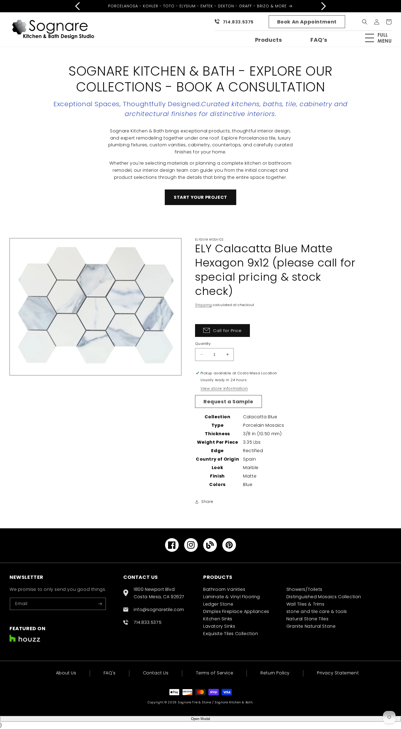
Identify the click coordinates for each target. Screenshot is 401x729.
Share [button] (207, 501)
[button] (380, 38)
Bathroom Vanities (224, 589)
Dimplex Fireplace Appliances (236, 611)
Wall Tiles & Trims (305, 604)
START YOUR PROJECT (200, 197)
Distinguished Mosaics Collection (323, 597)
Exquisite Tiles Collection (230, 633)
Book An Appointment (307, 21)
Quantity (203, 343)
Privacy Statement (338, 673)
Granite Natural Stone (311, 626)
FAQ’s (318, 40)
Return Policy (275, 673)
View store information (224, 388)
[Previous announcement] (77, 6)
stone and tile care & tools (316, 611)
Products (268, 40)
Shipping (203, 305)
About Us (66, 673)
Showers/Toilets (304, 589)
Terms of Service (215, 673)
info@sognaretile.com (159, 609)
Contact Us (156, 673)
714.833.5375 (238, 22)
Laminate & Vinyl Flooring (231, 597)
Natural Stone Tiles (307, 619)
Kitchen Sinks (217, 619)
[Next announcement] (324, 6)
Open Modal (200, 719)
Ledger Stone (218, 604)
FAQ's (110, 673)
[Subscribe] (100, 603)
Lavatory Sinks (219, 626)
